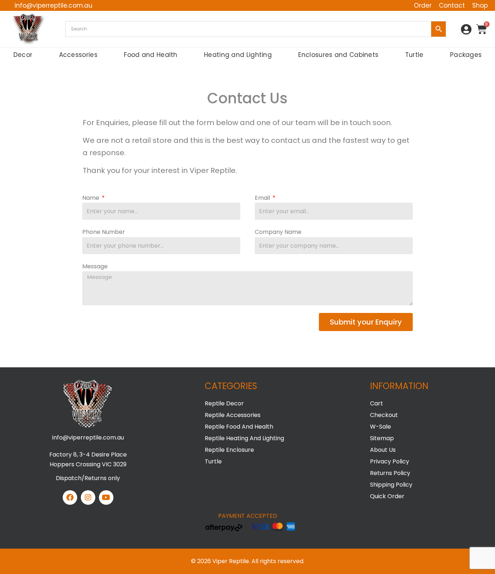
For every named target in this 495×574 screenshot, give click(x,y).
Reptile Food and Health (239, 426)
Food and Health (151, 54)
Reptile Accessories (233, 415)
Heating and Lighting (238, 54)
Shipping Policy (391, 484)
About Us (383, 450)
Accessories (78, 54)
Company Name (278, 232)
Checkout (384, 415)
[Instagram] (88, 497)
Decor (23, 54)
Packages (466, 54)
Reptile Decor (224, 403)
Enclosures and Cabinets (338, 54)
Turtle (414, 54)
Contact (452, 5)
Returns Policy (390, 473)
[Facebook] (70, 497)
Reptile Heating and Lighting (244, 438)
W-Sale (380, 426)
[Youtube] (106, 497)
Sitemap (382, 438)
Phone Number (103, 232)
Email (263, 198)
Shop (480, 5)
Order (423, 5)
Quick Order (387, 496)
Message (95, 266)
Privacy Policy (389, 461)
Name (91, 198)
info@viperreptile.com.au (88, 437)
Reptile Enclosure (229, 450)
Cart (376, 403)
